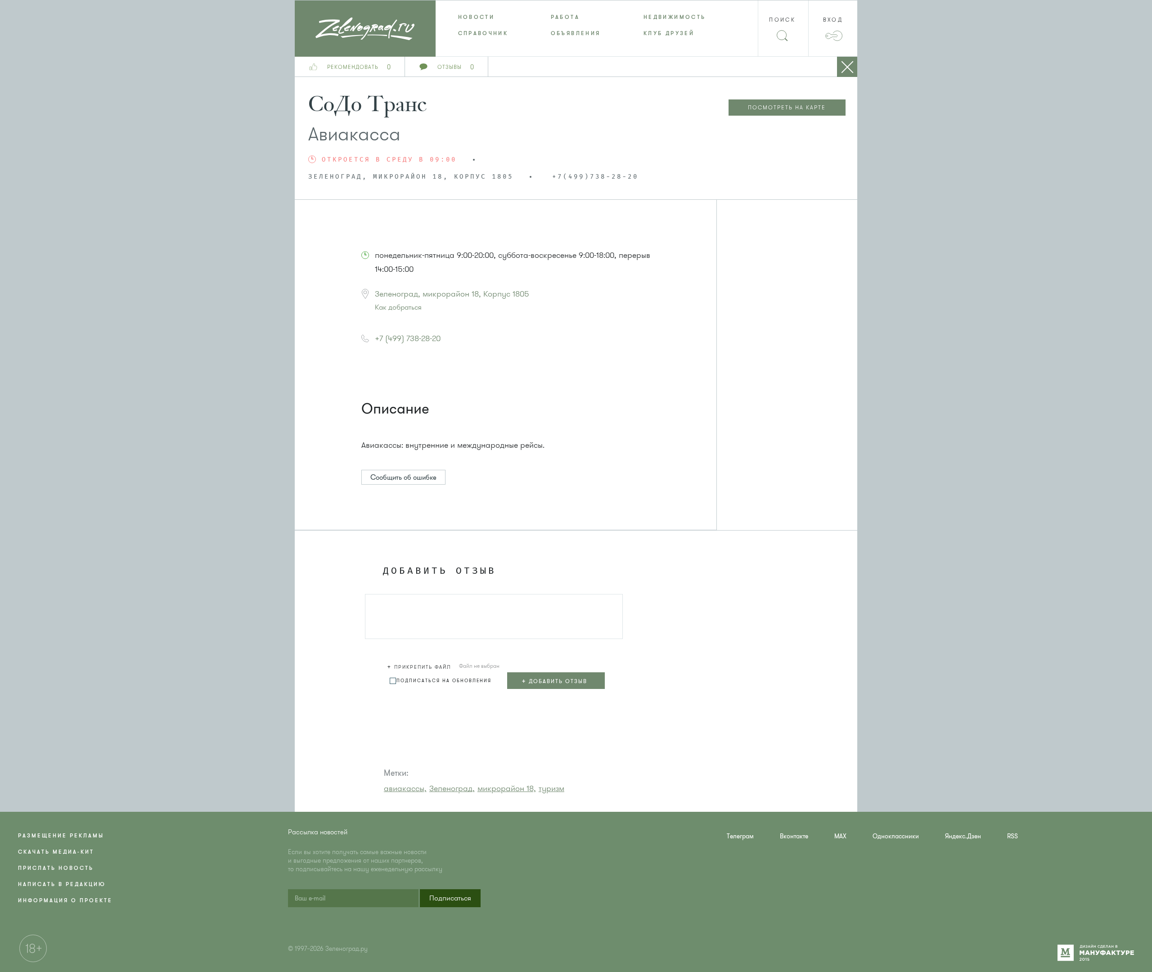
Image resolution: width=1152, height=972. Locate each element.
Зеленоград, (452, 788)
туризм (551, 788)
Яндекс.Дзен (963, 836)
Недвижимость (675, 17)
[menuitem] (482, 17)
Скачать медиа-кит (56, 851)
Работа (565, 17)
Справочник (483, 33)
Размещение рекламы (61, 835)
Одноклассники (896, 836)
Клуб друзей (669, 33)
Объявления (576, 33)
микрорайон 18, (506, 788)
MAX (840, 836)
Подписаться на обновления (443, 681)
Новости (476, 17)
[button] (420, 665)
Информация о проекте (65, 900)
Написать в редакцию (62, 884)
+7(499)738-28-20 (595, 177)
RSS (1012, 836)
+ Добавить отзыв (554, 681)
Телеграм (740, 836)
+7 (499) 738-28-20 (408, 338)
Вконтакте (794, 836)
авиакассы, (405, 788)
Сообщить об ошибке (403, 477)
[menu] (576, 25)
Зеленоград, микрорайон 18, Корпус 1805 (452, 293)
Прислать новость (56, 868)
